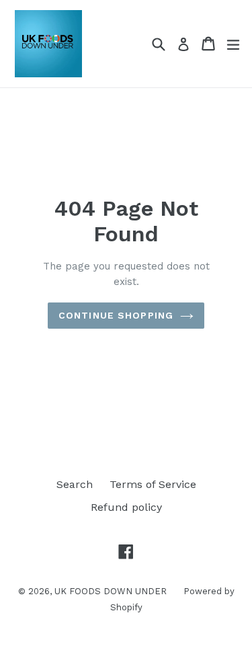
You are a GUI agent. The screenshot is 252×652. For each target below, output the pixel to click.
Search (74, 484)
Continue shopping (115, 315)
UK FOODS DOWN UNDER (110, 591)
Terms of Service (153, 484)
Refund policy (126, 507)
